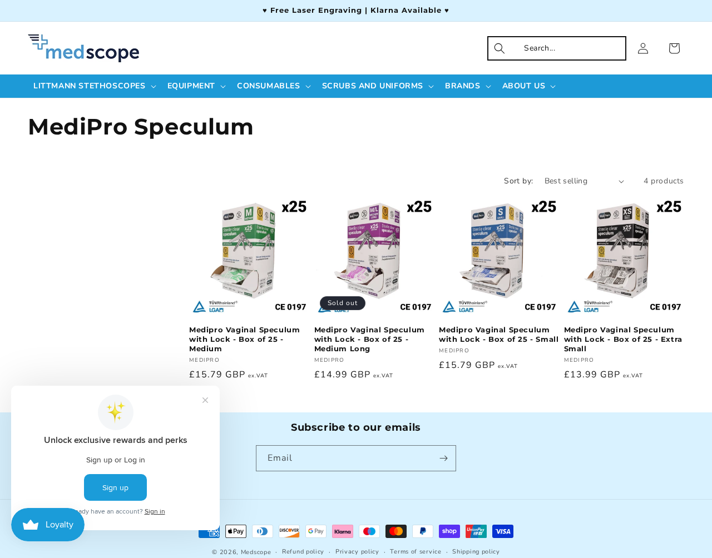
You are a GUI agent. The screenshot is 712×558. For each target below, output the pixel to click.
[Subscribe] (443, 458)
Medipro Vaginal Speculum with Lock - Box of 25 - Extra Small (623, 339)
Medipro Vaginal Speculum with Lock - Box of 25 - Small (498, 335)
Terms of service (415, 551)
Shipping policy (476, 551)
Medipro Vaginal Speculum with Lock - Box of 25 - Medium (244, 339)
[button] (94, 86)
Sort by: (518, 181)
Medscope (256, 552)
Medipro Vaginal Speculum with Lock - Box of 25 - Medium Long (369, 339)
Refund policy (303, 551)
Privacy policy (357, 551)
